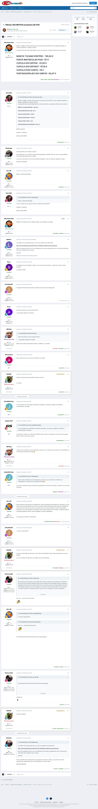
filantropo (9, 148)
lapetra (8, 239)
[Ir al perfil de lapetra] (9, 244)
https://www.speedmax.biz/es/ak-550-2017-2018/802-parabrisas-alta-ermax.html (36, 245)
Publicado (23, 42)
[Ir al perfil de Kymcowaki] (9, 579)
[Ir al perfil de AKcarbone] (9, 360)
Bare (8, 262)
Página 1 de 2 (20, 36)
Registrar (93, 3)
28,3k (9, 342)
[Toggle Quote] (18, 97)
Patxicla (9, 738)
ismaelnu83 (9, 284)
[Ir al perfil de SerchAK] (9, 98)
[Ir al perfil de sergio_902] (9, 426)
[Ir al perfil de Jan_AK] (9, 176)
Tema (36, 802)
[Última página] (14, 37)
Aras (8, 307)
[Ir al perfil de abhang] (9, 334)
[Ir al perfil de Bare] (9, 267)
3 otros (61, 79)
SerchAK (9, 93)
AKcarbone (9, 354)
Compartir (53, 30)
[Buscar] (95, 8)
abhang (8, 329)
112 (9, 184)
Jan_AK (8, 171)
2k (9, 434)
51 (9, 367)
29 (9, 320)
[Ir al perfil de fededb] (9, 379)
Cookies (61, 802)
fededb (8, 374)
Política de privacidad (45, 802)
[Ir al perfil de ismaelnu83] (9, 289)
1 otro (61, 521)
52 (9, 751)
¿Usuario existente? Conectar (79, 3)
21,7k (9, 387)
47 (9, 161)
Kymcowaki (9, 574)
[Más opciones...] (68, 43)
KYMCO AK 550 (23, 30)
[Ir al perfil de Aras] (9, 312)
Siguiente (9, 36)
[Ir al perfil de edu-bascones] (4, 30)
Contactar (55, 802)
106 (10, 252)
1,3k (10, 297)
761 (10, 587)
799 (10, 106)
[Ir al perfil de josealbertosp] (9, 406)
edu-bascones (9, 42)
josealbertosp (8, 401)
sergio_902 (9, 421)
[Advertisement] (36, 18)
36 (9, 275)
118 (9, 414)
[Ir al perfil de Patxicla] (9, 743)
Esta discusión (88, 8)
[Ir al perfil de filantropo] (9, 153)
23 (9, 55)
